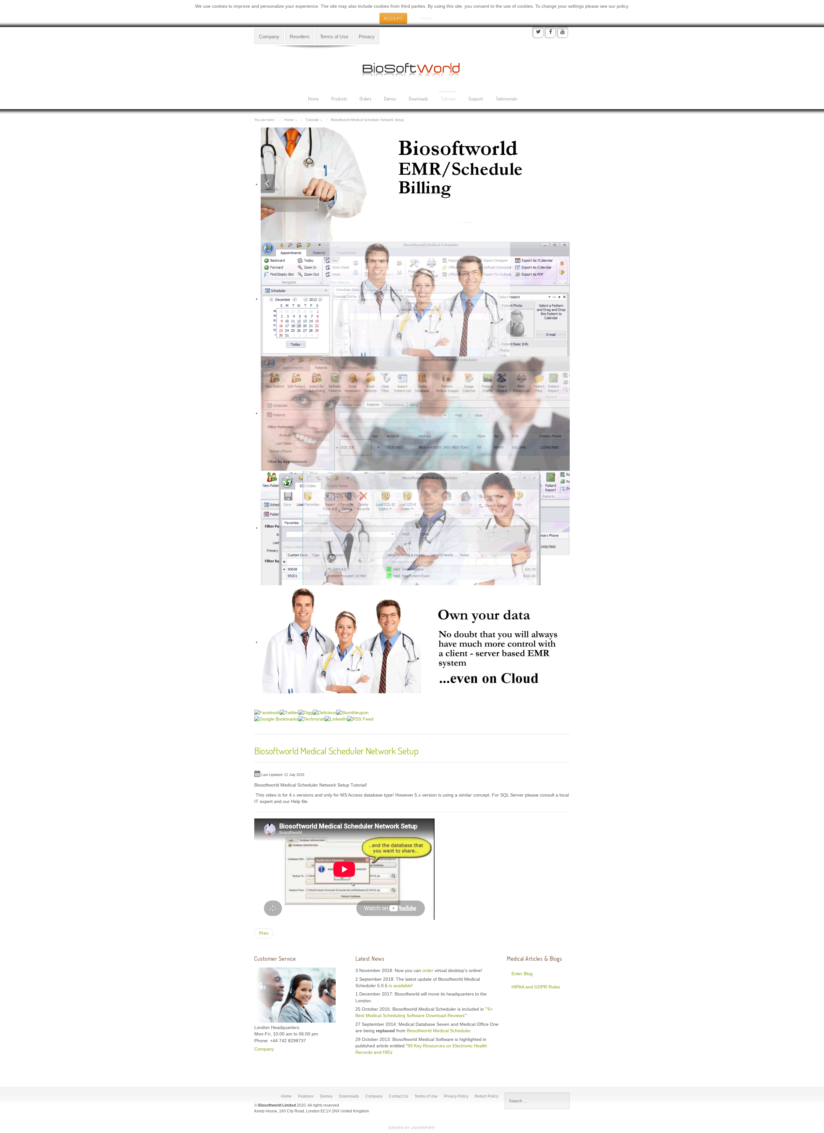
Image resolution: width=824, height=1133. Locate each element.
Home (313, 98)
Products (339, 98)
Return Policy (486, 1096)
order (428, 970)
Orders (365, 98)
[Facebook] (550, 32)
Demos (390, 98)
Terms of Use (334, 36)
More (426, 18)
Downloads (418, 98)
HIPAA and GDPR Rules (535, 987)
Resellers (300, 36)
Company (269, 36)
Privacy (367, 36)
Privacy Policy (456, 1096)
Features (306, 1096)
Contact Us (398, 1096)
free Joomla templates (412, 1128)
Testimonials (506, 98)
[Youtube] (562, 32)
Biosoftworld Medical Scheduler (438, 1030)
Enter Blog (522, 973)
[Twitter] (538, 32)
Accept (393, 18)
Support (475, 98)
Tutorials (448, 98)
